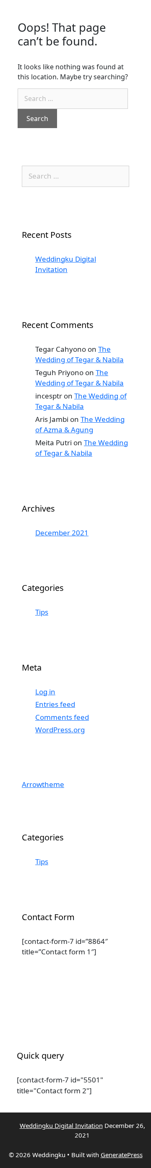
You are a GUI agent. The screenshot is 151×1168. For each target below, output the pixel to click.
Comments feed (62, 717)
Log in (45, 691)
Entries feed (55, 704)
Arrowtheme (43, 784)
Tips (41, 612)
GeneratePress (122, 1154)
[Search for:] (73, 98)
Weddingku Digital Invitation (61, 1125)
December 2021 (62, 532)
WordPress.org (60, 729)
